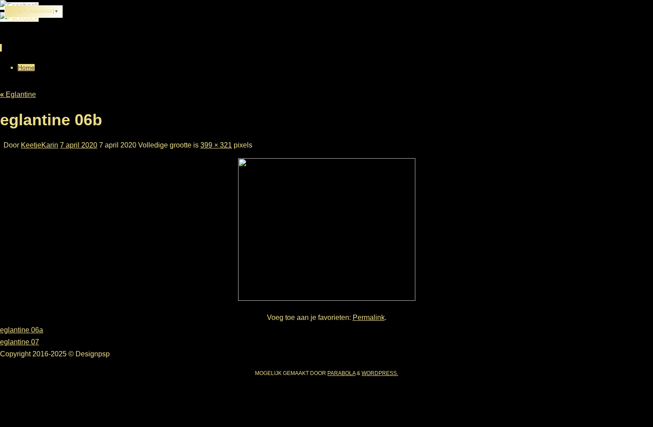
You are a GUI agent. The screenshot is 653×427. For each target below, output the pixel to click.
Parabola (341, 373)
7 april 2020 (78, 145)
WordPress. (380, 373)
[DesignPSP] (19, 18)
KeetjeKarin (39, 145)
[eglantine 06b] (326, 298)
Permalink (369, 317)
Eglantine (18, 94)
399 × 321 (216, 145)
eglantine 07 (19, 342)
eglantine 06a (21, 330)
